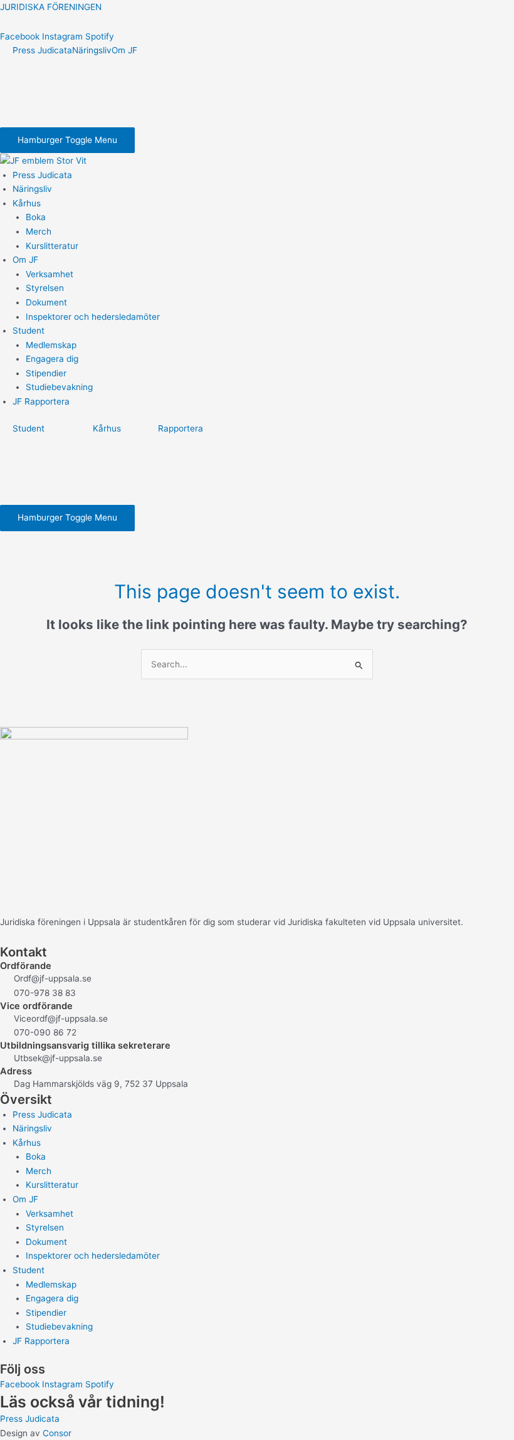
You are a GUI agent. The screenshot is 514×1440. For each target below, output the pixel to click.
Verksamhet (49, 274)
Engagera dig (52, 359)
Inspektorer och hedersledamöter (93, 317)
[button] (263, 203)
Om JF (124, 50)
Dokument (46, 302)
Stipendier (46, 373)
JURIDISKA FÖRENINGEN (51, 7)
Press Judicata (42, 50)
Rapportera (180, 428)
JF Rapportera (41, 401)
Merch (38, 231)
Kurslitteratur (52, 246)
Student (29, 331)
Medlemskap (51, 345)
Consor (57, 1433)
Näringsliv (92, 50)
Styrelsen (45, 288)
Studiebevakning (59, 387)
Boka (36, 217)
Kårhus (27, 203)
